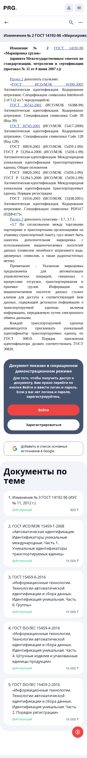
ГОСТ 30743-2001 (25, 126)
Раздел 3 (16, 219)
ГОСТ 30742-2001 (26, 105)
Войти (43, 410)
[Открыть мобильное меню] (79, 8)
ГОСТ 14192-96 (68, 48)
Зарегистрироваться (43, 425)
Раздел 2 (16, 79)
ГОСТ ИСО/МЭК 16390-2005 (47, 84)
